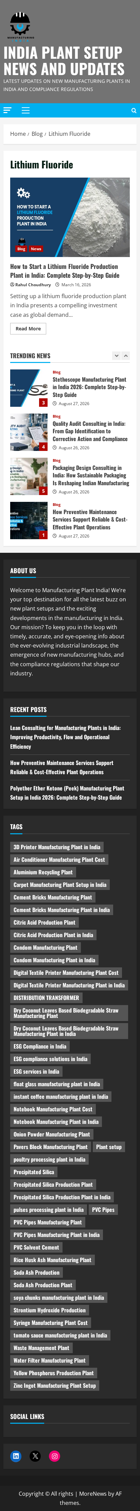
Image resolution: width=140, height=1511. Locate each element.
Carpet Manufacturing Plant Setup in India (60, 884)
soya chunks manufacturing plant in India (59, 1297)
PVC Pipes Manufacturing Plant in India (57, 1235)
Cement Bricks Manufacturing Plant (53, 897)
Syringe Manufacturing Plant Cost (51, 1322)
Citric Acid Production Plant (44, 922)
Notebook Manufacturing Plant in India (56, 1121)
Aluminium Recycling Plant (43, 872)
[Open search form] (134, 110)
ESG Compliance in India (40, 1046)
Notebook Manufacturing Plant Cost (53, 1109)
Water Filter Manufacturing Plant (50, 1360)
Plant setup (109, 1147)
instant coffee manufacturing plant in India (61, 1096)
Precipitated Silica (34, 1172)
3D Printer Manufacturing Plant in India (57, 847)
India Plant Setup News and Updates (64, 60)
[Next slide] (125, 355)
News (36, 248)
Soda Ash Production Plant (43, 1285)
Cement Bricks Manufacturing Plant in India (62, 910)
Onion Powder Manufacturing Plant (52, 1134)
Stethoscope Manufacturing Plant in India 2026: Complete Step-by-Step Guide (29, 388)
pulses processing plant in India (49, 1209)
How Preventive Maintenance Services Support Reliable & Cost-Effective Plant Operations (29, 520)
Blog (21, 248)
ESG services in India (36, 1071)
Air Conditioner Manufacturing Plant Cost (59, 859)
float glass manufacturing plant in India (57, 1084)
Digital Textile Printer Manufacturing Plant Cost (66, 972)
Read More (31, 329)
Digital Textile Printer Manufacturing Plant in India (69, 985)
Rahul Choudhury (33, 285)
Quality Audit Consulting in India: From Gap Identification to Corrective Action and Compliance (29, 432)
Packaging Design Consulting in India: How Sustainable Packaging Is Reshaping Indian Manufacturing (29, 476)
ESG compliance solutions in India (50, 1059)
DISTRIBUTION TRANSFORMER (46, 998)
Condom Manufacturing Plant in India (54, 960)
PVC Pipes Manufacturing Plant (48, 1222)
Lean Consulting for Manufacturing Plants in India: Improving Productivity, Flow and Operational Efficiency (65, 737)
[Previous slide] (116, 355)
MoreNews (93, 1493)
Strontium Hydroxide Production (50, 1310)
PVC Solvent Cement (36, 1247)
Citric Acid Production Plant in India (53, 935)
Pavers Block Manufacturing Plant (51, 1147)
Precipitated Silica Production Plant (53, 1184)
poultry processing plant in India (49, 1159)
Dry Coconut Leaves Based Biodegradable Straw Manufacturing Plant (66, 1013)
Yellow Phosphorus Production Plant (54, 1373)
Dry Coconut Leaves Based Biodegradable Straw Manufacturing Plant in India (66, 1031)
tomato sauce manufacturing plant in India (60, 1335)
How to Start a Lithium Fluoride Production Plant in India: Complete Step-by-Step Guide (70, 217)
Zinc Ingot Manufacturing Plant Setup (55, 1385)
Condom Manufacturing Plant (45, 947)
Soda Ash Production (36, 1272)
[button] (7, 110)
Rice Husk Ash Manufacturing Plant (52, 1260)
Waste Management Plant (41, 1348)
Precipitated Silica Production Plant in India (62, 1197)
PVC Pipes (103, 1209)
